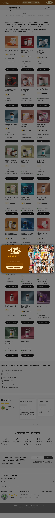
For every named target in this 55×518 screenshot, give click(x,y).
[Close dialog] (52, 246)
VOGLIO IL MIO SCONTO (14, 267)
